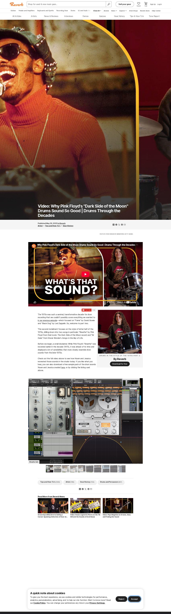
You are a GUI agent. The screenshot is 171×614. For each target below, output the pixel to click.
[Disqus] (85, 553)
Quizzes (102, 16)
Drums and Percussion (111, 482)
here (63, 367)
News (113, 11)
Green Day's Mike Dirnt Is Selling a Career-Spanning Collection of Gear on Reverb (52, 516)
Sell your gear (125, 4)
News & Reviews (51, 16)
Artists (34, 16)
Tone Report (154, 16)
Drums (73, 10)
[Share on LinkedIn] (113, 225)
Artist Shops (133, 11)
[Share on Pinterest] (122, 225)
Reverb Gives (145, 11)
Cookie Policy (39, 603)
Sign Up (153, 4)
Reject (121, 599)
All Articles (16, 16)
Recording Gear (62, 10)
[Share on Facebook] (116, 225)
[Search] (108, 4)
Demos (86, 16)
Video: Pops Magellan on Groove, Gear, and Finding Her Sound (117, 516)
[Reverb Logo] (16, 4)
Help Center (156, 11)
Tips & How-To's (137, 16)
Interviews (68, 16)
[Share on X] (119, 225)
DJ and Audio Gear (85, 10)
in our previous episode (47, 320)
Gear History (119, 16)
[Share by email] (124, 225)
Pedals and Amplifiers (27, 10)
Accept (134, 599)
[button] (32, 420)
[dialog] (85, 599)
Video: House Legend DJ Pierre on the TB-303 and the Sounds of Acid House (85, 516)
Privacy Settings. (97, 603)
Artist (40, 226)
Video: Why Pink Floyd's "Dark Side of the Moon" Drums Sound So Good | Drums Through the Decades (83, 211)
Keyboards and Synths (45, 10)
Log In (159, 4)
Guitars (13, 10)
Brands (106, 11)
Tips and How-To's (52, 226)
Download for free (119, 364)
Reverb (62, 223)
